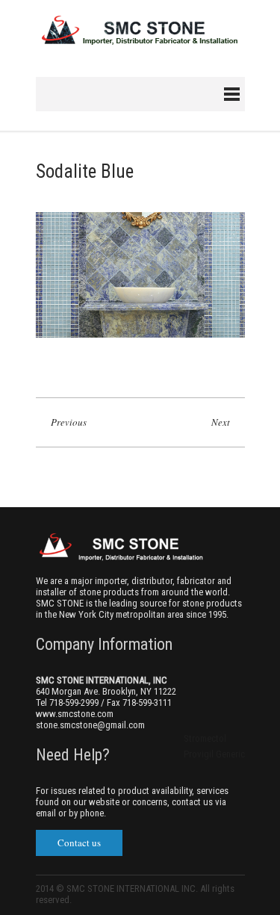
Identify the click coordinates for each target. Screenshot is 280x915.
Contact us (79, 842)
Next (220, 422)
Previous (69, 422)
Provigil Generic (214, 754)
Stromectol (205, 738)
